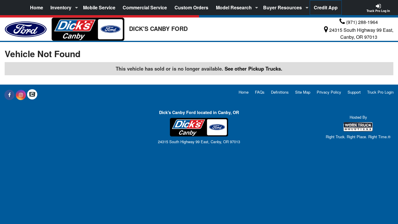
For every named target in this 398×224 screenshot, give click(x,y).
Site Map (302, 92)
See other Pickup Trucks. (253, 68)
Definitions (280, 92)
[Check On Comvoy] (32, 95)
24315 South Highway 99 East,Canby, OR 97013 (361, 33)
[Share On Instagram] (21, 95)
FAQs (260, 92)
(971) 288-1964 (362, 22)
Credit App (326, 7)
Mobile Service (99, 7)
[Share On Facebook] (9, 95)
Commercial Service (145, 7)
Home (36, 7)
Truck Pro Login (380, 92)
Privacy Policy (329, 92)
